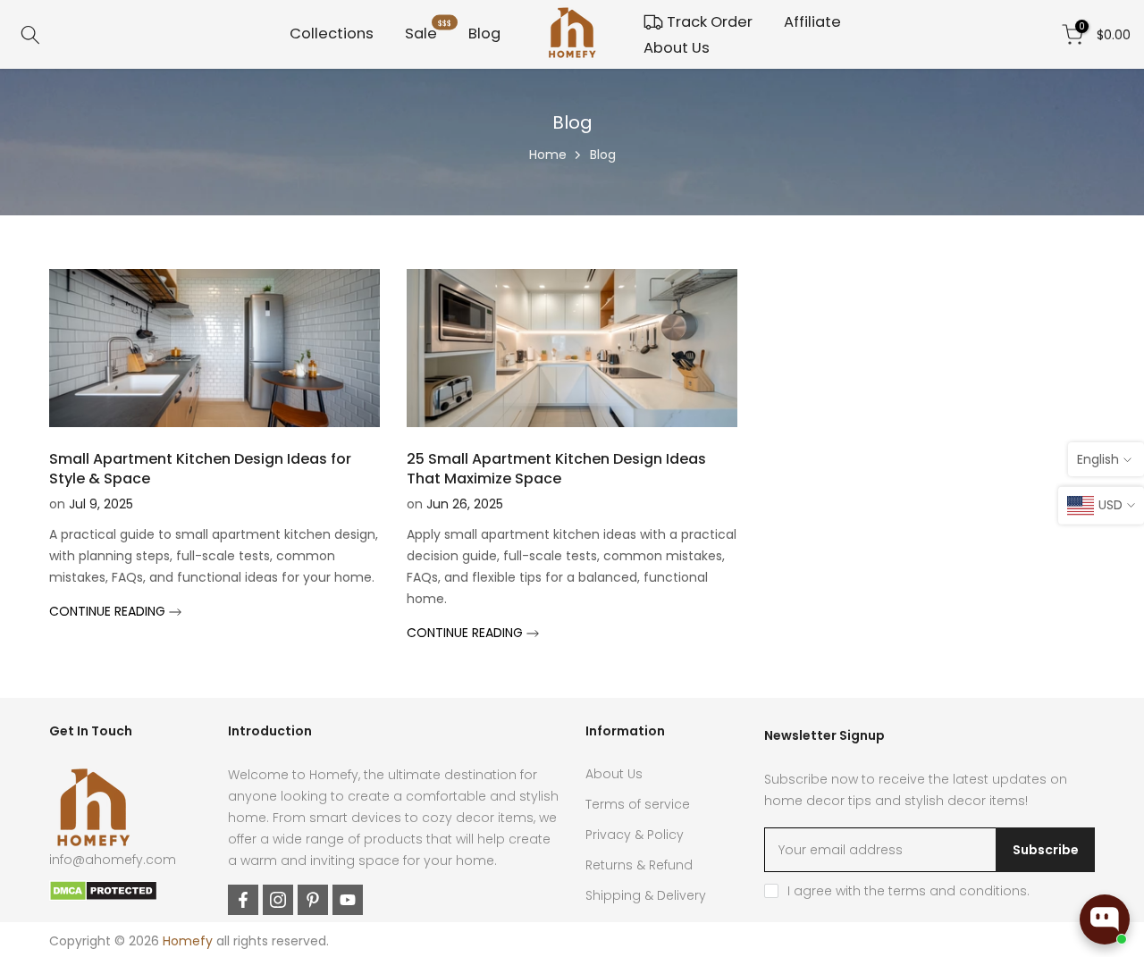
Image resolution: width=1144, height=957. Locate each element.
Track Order (710, 22)
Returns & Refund (639, 865)
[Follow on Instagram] (278, 900)
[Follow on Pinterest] (313, 900)
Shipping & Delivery (645, 895)
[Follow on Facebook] (243, 900)
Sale (428, 33)
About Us (677, 48)
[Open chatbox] (1105, 919)
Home (548, 155)
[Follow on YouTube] (347, 900)
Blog (484, 33)
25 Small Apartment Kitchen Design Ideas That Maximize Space (556, 469)
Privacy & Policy (634, 835)
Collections (332, 33)
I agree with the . (908, 891)
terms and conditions (957, 891)
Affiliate (812, 22)
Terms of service (637, 804)
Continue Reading (109, 611)
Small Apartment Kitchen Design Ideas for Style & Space (200, 469)
